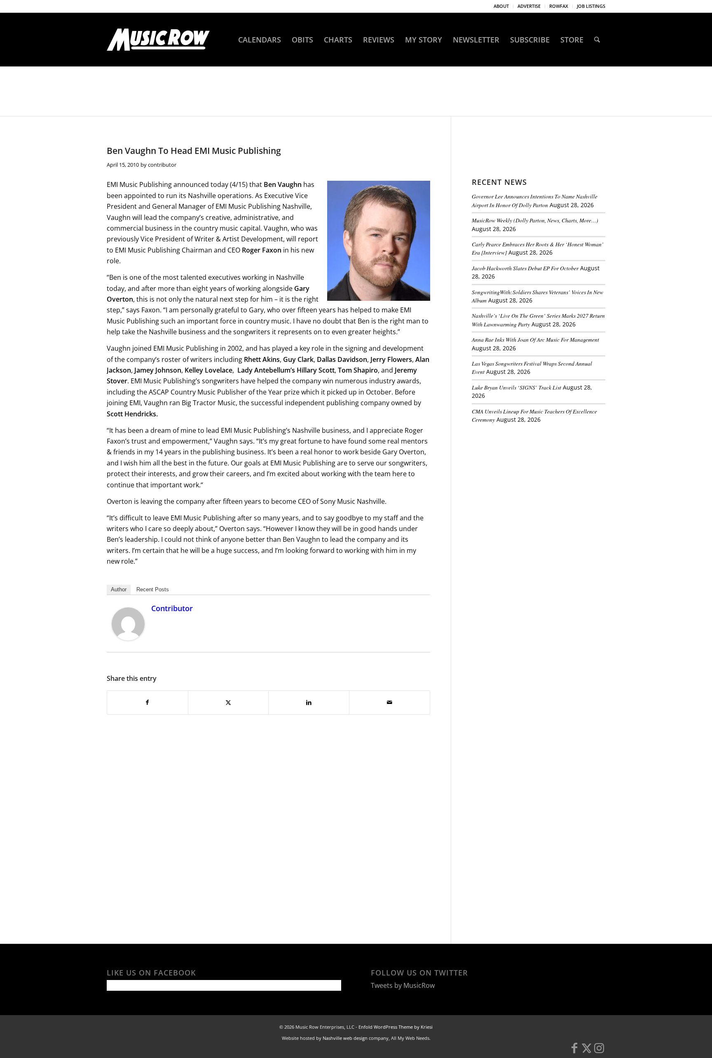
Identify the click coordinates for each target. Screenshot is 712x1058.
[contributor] (128, 637)
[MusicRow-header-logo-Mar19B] (158, 39)
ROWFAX (558, 6)
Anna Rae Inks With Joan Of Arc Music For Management (535, 339)
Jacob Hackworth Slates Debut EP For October (525, 268)
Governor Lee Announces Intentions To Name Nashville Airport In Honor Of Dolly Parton (534, 200)
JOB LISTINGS (591, 6)
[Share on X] (228, 702)
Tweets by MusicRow (403, 985)
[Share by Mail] (389, 702)
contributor (162, 164)
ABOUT (501, 6)
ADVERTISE (529, 6)
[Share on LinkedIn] (309, 702)
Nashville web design (345, 1038)
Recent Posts (152, 589)
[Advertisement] (533, 486)
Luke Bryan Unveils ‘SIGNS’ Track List (516, 387)
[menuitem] (501, 6)
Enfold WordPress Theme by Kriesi (395, 1027)
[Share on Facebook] (147, 702)
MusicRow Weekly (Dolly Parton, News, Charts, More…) (535, 220)
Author (118, 589)
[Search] (597, 39)
